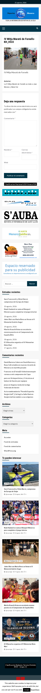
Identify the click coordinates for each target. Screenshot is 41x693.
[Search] (37, 28)
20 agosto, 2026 (19, 494)
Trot (20, 561)
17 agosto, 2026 (19, 649)
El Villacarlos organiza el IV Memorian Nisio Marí (19, 343)
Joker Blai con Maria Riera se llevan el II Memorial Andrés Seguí (19, 320)
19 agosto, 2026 (19, 572)
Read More (35, 690)
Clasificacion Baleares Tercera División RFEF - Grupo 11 (20, 666)
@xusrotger (9, 494)
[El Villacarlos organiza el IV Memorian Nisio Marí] (20, 629)
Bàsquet (7, 522)
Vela (12, 483)
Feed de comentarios (12, 446)
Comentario (9, 118)
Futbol (6, 638)
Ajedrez (7, 600)
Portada (7, 483)
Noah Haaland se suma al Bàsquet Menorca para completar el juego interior (20, 310)
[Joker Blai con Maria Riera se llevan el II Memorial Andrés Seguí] (20, 551)
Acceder (7, 437)
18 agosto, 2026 (19, 610)
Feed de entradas (11, 442)
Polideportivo (14, 561)
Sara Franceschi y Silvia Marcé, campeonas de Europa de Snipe (16, 300)
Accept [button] (26, 690)
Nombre (8, 150)
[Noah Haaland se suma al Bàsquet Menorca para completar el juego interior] (20, 513)
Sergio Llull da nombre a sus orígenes (18, 397)
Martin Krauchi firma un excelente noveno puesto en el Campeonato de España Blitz (18, 332)
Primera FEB (20, 522)
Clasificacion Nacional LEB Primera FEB (20, 184)
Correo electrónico (27, 151)
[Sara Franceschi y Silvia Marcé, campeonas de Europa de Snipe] (20, 474)
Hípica (6, 561)
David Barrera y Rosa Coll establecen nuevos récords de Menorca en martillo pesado (20, 365)
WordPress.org (10, 451)
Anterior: (20, 84)
